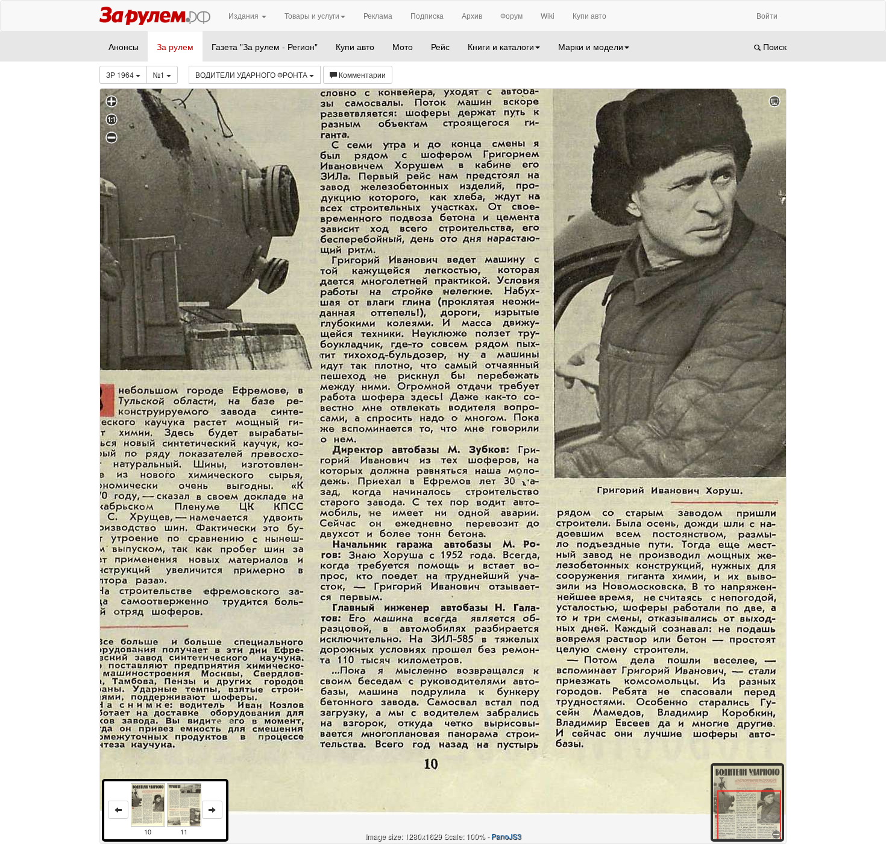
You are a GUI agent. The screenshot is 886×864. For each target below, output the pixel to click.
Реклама (377, 15)
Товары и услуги (311, 15)
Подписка (427, 15)
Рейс (440, 46)
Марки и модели (590, 46)
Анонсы (123, 46)
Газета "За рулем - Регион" (265, 46)
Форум (511, 15)
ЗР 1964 (121, 74)
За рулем (175, 46)
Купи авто (589, 15)
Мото (402, 46)
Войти (767, 15)
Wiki (548, 15)
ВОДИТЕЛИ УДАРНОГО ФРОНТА (252, 74)
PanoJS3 (506, 836)
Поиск (774, 46)
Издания (244, 15)
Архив (472, 15)
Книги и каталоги (501, 46)
